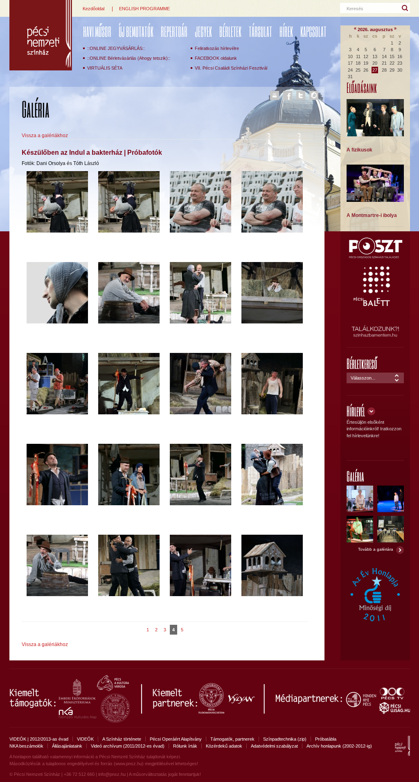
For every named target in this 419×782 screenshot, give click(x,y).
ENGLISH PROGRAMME (144, 8)
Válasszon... (363, 377)
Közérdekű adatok (224, 746)
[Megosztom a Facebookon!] (287, 95)
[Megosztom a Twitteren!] (300, 95)
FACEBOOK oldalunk (216, 58)
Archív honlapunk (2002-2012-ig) (339, 746)
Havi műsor (97, 31)
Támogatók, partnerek (232, 739)
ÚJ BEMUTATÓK (136, 31)
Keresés (355, 8)
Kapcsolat (313, 31)
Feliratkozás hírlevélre (217, 48)
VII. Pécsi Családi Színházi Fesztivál (231, 68)
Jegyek (203, 31)
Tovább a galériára (375, 549)
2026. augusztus (375, 29)
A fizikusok (359, 150)
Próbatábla (325, 739)
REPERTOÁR (174, 31)
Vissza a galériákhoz (45, 135)
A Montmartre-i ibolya (372, 215)
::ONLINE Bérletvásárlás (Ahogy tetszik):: (128, 58)
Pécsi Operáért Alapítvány (176, 739)
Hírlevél (356, 411)
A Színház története (121, 739)
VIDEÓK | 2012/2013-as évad (38, 739)
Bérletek (230, 31)
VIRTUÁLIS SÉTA (104, 68)
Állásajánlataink (67, 746)
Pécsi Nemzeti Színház (40, 35)
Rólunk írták (185, 746)
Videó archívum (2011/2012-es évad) (127, 746)
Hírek (286, 31)
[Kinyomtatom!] (274, 95)
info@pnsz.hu (112, 774)
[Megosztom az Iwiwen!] (313, 95)
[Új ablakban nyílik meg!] (375, 257)
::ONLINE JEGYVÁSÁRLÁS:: (116, 48)
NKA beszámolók (26, 746)
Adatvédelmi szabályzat (274, 746)
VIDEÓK (85, 739)
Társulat (260, 31)
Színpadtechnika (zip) (284, 739)
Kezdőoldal (93, 8)
